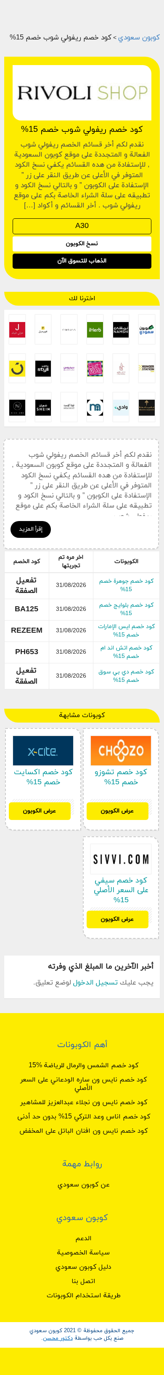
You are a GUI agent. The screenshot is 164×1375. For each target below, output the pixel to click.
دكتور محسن (58, 1338)
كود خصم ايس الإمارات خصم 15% (126, 631)
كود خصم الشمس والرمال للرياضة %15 (83, 1065)
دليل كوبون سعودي (83, 1267)
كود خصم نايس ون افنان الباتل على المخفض (83, 1131)
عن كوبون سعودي (84, 1184)
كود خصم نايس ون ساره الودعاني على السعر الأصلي (83, 1084)
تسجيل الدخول (95, 983)
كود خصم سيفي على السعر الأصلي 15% (121, 890)
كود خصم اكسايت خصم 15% (43, 777)
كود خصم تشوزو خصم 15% (121, 777)
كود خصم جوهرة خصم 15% (126, 585)
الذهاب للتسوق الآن (82, 261)
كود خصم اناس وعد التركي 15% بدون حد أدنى (83, 1116)
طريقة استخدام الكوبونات (84, 1295)
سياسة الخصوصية (83, 1252)
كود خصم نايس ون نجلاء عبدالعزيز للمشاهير (83, 1102)
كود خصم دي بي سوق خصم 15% (126, 676)
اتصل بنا (83, 1281)
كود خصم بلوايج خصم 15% (126, 609)
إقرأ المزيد (30, 529)
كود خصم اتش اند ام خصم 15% (126, 652)
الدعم (83, 1238)
